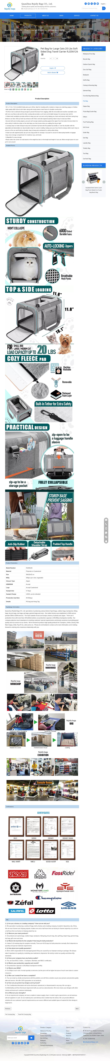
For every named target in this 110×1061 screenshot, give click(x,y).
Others (85, 117)
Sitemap (64, 1055)
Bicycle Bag (86, 59)
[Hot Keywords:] (104, 8)
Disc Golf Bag (87, 69)
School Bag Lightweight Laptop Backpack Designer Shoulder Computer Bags (93, 174)
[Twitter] (92, 3)
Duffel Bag (86, 80)
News (67, 1040)
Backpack (86, 75)
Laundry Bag (86, 143)
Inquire (52, 68)
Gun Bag (85, 138)
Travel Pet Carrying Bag (24, 1014)
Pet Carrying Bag (10, 1014)
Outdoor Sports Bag (89, 64)
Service (68, 1038)
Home (67, 1031)
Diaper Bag (86, 106)
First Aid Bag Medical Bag (91, 96)
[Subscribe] (31, 1037)
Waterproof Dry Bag (89, 54)
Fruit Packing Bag (88, 122)
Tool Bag (85, 153)
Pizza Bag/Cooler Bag (89, 111)
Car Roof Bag (87, 159)
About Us (68, 1035)
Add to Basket (52, 72)
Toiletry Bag (86, 148)
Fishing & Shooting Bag (90, 85)
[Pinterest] (28, 1043)
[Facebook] (86, 3)
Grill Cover (86, 127)
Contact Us (69, 1043)
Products (68, 1033)
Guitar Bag (86, 132)
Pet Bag (85, 101)
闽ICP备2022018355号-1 (79, 1055)
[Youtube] (95, 3)
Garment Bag (87, 90)
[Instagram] (98, 3)
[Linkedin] (89, 3)
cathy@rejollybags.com (29, 8)
